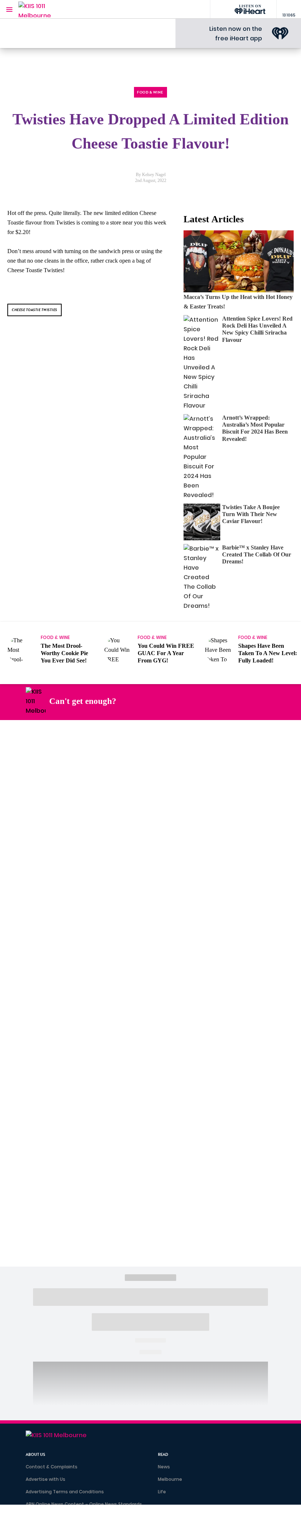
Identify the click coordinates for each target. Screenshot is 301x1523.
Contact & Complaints (51, 1467)
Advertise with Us (45, 1479)
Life (162, 1492)
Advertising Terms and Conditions (65, 1492)
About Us (35, 1454)
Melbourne (170, 1479)
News (164, 1467)
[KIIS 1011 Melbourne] (40, 9)
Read (163, 1454)
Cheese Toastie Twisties (34, 310)
